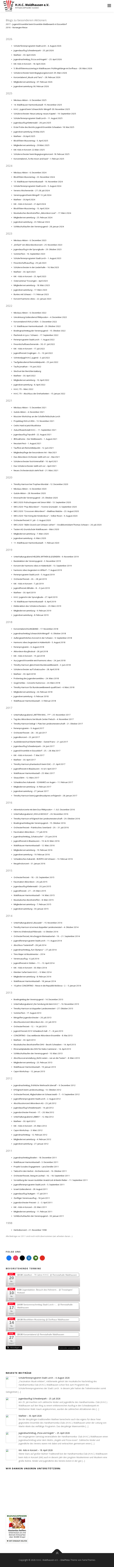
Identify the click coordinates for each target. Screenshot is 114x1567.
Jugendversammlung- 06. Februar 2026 (31, 86)
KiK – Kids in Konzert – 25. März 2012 (30, 1125)
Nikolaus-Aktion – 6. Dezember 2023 (30, 240)
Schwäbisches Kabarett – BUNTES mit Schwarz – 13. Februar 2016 (43, 859)
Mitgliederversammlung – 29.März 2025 (31, 145)
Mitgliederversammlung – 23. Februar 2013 (33, 1062)
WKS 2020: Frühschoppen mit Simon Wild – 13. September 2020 (42, 502)
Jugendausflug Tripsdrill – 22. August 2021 (33, 434)
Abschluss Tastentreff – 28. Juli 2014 (30, 945)
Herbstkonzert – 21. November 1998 (30, 1230)
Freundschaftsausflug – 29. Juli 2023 (30, 263)
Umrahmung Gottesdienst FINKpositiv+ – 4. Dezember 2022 (40, 317)
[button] (14, 1347)
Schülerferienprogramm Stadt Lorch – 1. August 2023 (37, 258)
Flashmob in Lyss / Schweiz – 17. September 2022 (36, 335)
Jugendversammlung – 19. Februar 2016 (32, 854)
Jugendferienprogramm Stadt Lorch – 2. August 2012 (37, 1098)
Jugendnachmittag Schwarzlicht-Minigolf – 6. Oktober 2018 (40, 633)
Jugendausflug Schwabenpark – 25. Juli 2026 (34, 50)
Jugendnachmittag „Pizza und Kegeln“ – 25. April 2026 (38, 59)
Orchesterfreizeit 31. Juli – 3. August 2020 (32, 520)
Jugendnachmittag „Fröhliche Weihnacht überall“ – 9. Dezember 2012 (45, 1085)
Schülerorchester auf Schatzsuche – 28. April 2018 (36, 669)
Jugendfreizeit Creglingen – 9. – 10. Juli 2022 (33, 353)
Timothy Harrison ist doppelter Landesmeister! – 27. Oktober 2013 (43, 1008)
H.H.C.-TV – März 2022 (23, 389)
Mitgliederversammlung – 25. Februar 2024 (33, 217)
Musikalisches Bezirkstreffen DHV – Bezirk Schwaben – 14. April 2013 (45, 1044)
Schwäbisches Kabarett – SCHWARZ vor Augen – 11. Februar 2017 (43, 782)
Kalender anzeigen (68, 1348)
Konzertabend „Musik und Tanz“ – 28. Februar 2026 (37, 77)
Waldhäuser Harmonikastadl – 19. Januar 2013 (35, 1067)
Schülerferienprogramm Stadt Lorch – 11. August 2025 (38, 118)
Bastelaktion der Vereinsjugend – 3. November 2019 (37, 561)
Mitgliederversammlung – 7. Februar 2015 (32, 904)
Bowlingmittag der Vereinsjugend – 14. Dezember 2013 (38, 999)
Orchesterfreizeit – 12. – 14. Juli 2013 (30, 1026)
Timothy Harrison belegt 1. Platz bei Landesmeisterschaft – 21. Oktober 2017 (48, 723)
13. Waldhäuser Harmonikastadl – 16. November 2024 (38, 181)
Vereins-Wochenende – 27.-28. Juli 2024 (32, 190)
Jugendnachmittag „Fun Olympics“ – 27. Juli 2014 (35, 949)
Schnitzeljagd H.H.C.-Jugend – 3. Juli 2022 (32, 357)
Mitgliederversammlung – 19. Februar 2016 (33, 850)
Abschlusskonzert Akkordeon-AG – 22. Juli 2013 (35, 1022)
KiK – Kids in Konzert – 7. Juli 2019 (29, 583)
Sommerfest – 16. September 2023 (29, 253)
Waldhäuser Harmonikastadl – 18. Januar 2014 (35, 981)
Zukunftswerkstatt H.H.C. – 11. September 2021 (35, 430)
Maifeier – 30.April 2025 (24, 136)
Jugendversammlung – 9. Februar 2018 (31, 696)
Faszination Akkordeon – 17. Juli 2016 (30, 832)
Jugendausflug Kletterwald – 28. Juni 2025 (32, 122)
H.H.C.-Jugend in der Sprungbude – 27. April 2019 (35, 597)
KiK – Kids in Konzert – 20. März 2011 (30, 1207)
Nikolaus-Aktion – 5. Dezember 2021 (30, 407)
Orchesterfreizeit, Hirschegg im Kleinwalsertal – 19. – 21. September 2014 (47, 936)
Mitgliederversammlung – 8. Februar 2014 (32, 976)
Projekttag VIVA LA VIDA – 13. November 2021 (34, 421)
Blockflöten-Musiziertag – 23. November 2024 (34, 177)
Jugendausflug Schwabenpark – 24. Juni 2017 (34, 746)
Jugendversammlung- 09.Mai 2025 (29, 131)
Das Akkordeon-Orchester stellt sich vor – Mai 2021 (37, 457)
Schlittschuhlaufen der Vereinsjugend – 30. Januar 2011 (39, 1216)
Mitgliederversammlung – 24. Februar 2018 (33, 692)
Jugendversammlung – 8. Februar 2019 (31, 615)
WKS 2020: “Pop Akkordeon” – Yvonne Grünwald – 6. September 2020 (45, 506)
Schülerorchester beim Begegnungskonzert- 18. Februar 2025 (41, 154)
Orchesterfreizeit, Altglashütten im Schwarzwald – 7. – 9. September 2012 (47, 1094)
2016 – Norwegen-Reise (16, 27)
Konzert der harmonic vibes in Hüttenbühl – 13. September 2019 (43, 565)
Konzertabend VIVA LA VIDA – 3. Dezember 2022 (35, 321)
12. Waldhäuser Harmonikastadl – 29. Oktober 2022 (37, 326)
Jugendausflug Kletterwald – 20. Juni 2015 (32, 886)
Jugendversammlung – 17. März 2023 (30, 290)
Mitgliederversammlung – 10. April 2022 (31, 380)
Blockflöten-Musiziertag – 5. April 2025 (31, 140)
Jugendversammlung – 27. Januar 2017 (31, 791)
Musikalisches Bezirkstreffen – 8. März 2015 (34, 900)
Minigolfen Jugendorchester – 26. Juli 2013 (33, 1017)
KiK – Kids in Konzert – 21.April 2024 (30, 204)
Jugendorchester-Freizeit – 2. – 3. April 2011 (33, 1202)
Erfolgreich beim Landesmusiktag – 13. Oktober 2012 (37, 1089)
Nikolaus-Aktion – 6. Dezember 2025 (30, 100)
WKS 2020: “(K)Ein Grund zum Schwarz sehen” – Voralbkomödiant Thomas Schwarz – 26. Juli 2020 (58, 524)
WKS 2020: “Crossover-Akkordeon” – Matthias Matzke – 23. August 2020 (46, 511)
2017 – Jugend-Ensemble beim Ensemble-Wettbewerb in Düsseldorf (36, 24)
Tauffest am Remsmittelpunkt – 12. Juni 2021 (34, 448)
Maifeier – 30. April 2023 (25, 271)
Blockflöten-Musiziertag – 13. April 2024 (31, 208)
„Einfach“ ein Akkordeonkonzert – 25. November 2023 (38, 244)
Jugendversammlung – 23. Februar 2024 (32, 222)
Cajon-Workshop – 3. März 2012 (28, 1130)
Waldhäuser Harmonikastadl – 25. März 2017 (34, 773)
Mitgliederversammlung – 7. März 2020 (31, 533)
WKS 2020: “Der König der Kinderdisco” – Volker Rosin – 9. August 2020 (45, 515)
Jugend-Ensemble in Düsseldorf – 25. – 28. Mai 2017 (37, 750)
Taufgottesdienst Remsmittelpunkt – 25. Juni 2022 (36, 362)
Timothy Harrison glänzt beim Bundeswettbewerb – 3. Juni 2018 (42, 665)
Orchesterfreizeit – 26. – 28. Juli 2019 (30, 579)
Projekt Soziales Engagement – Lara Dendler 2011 (36, 1166)
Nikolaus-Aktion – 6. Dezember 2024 (30, 172)
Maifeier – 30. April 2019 (25, 592)
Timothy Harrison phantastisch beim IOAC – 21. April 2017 (39, 764)
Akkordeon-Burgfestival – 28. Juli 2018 (31, 651)
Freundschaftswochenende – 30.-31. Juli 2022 (34, 344)
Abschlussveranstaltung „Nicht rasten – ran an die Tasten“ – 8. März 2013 (47, 1058)
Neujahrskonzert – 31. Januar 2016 (29, 863)
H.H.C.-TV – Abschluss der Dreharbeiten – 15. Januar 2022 (39, 393)
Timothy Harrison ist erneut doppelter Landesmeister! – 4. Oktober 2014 (46, 927)
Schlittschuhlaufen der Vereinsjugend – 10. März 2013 (38, 1053)
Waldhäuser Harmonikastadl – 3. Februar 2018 (35, 700)
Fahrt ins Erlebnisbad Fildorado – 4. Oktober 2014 (36, 931)
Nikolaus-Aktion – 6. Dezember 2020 (30, 488)
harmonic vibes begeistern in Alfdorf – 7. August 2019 (38, 570)
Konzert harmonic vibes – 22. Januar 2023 (32, 298)
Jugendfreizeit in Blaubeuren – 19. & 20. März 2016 (37, 841)
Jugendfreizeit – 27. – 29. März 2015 (30, 890)
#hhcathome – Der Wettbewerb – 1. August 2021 (35, 439)
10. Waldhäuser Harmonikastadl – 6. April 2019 (35, 601)
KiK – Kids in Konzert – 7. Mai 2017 (29, 755)
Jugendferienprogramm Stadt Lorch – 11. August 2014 (38, 940)
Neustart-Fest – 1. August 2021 (27, 443)
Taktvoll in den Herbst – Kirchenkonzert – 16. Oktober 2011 (40, 1171)
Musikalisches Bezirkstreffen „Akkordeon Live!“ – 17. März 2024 (42, 213)
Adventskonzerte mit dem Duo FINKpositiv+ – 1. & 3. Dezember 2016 (44, 809)
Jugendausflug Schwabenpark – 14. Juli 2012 (34, 1107)
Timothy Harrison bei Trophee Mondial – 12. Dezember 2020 (41, 484)
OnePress (65, 1560)
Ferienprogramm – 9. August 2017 (29, 728)
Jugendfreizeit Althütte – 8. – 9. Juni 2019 (32, 588)
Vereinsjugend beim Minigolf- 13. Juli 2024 (32, 195)
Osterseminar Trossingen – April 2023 (31, 280)
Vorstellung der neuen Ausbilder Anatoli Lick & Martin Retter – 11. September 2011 (51, 1180)
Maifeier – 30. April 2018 (25, 674)
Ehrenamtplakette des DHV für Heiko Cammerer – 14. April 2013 (42, 1049)
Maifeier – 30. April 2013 (25, 1040)
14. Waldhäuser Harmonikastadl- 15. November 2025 (38, 104)
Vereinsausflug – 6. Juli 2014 (26, 958)
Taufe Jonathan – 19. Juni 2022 (27, 366)
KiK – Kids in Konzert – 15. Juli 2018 (29, 656)
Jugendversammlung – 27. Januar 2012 (31, 1143)
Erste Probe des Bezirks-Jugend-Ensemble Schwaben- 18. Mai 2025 (44, 127)
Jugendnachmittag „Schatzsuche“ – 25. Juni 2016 (35, 836)
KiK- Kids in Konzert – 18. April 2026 (29, 63)
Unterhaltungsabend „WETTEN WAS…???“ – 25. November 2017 (42, 714)
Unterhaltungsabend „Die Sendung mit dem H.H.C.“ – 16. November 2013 (46, 1004)
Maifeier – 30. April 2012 (25, 1121)
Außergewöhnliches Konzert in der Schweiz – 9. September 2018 (43, 638)
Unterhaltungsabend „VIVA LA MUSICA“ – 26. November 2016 (41, 814)
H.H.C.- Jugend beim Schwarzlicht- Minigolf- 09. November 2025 (42, 109)
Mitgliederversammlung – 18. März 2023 (32, 285)
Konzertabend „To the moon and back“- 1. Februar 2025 (39, 158)
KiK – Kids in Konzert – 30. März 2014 (30, 967)
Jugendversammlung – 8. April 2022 (29, 384)
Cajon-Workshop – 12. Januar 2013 (29, 1071)
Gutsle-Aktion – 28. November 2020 (30, 493)
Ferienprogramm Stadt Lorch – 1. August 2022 (34, 339)
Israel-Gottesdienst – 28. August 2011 (31, 1189)
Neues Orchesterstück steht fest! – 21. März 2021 (36, 470)
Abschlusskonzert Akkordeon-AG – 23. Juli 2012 (35, 1103)
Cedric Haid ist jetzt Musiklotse (27, 425)
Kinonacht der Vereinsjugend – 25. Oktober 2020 (36, 497)
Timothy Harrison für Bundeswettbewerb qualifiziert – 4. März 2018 (44, 687)
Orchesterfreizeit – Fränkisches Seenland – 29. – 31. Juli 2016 (41, 827)
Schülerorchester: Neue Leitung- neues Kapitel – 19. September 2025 (45, 113)
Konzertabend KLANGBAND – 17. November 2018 (36, 629)
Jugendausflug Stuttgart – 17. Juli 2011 (31, 1193)
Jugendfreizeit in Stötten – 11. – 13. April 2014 (34, 963)
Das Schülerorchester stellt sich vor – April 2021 (35, 466)
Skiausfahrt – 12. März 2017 (26, 777)
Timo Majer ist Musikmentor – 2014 (29, 954)
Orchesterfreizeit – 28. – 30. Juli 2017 (30, 732)
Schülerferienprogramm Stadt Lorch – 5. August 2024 (37, 186)
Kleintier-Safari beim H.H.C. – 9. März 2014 (33, 972)
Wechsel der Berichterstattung (27, 371)
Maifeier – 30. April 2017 (25, 759)
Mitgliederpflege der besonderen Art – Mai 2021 (35, 452)
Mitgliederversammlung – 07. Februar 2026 (33, 82)
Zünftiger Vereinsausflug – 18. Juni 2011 (32, 1198)
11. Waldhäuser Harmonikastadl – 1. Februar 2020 (36, 542)
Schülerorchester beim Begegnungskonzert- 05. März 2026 (40, 73)
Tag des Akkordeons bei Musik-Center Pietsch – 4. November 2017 (44, 719)
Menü (109, 5)
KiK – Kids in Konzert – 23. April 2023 (30, 276)
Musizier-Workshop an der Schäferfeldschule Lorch (37, 416)
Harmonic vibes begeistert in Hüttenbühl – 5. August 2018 (39, 642)
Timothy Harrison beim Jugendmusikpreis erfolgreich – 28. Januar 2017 (45, 795)
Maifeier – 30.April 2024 (24, 199)
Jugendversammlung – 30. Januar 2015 (31, 908)
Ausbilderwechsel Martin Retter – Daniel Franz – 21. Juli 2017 (41, 741)
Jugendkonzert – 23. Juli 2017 (27, 737)
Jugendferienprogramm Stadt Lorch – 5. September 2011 (39, 1184)
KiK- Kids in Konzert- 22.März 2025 (29, 149)
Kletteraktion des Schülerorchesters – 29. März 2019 (37, 606)
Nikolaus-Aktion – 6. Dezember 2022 (30, 312)
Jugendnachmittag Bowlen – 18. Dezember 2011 (35, 1157)
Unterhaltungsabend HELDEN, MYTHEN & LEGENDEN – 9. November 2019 (46, 556)
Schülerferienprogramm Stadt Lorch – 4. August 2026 (37, 46)
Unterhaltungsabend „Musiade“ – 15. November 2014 (38, 922)
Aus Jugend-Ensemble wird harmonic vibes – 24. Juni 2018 (39, 660)
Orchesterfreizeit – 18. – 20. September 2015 (34, 877)
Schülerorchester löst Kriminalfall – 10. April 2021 (36, 461)
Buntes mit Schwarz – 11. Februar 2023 (31, 294)
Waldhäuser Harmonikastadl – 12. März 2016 (34, 845)
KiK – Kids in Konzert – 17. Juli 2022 (29, 348)
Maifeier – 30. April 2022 (25, 375)
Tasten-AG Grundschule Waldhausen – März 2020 (36, 529)
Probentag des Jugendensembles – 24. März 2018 (36, 678)
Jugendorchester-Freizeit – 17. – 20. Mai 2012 (34, 1112)
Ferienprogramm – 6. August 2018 (29, 647)
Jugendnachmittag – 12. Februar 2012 (30, 1134)
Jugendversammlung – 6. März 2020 (30, 538)
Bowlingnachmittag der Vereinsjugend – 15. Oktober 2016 (40, 823)
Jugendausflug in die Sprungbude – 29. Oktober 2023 (38, 249)
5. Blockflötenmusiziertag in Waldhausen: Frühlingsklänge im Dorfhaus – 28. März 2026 (53, 68)
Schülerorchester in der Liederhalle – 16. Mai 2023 (36, 267)
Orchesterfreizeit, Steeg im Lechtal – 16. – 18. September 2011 (42, 1175)
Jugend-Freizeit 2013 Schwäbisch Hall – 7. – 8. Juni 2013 (38, 1031)
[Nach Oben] (57, 1553)
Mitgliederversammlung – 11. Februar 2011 (33, 1211)
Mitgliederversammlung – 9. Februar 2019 (32, 610)
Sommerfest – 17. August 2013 (27, 1013)
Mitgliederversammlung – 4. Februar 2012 (32, 1139)
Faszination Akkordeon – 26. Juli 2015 (30, 881)
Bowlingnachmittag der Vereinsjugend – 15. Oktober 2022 (40, 330)
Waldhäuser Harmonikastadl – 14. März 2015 (34, 895)
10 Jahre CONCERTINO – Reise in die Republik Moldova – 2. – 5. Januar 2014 (47, 985)
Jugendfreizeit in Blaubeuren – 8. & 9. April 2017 (35, 768)
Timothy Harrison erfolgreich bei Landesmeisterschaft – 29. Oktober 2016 (47, 818)
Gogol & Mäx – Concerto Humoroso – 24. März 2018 (37, 683)
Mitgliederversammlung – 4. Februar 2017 (32, 786)
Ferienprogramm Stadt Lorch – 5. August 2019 (34, 574)
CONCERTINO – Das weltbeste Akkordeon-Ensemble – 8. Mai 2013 (43, 1035)
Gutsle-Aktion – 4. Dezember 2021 (29, 412)
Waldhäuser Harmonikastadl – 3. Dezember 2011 (36, 1162)
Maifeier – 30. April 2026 (25, 55)
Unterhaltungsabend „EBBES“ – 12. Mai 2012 (34, 1116)
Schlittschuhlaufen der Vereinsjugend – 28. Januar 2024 (39, 226)
